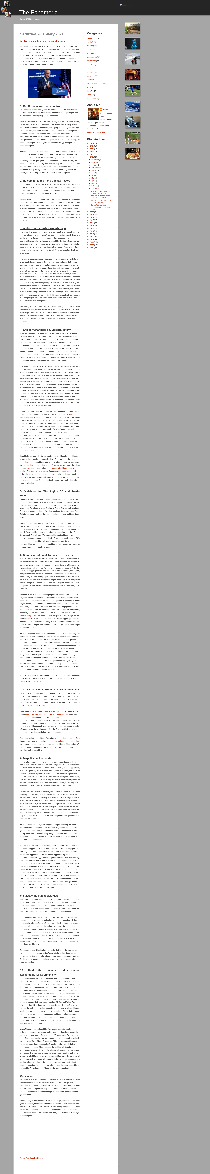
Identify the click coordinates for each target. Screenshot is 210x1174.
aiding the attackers (34, 714)
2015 (92, 225)
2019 (92, 214)
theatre (90, 68)
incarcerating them (30, 465)
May (93, 178)
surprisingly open (27, 462)
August (94, 170)
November (95, 162)
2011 (92, 236)
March (93, 183)
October (94, 165)
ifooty (89, 95)
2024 (92, 149)
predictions (91, 61)
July (93, 173)
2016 (92, 223)
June (93, 175)
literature (90, 80)
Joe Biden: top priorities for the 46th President (43, 41)
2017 (92, 220)
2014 (92, 228)
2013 (92, 231)
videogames (92, 57)
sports (89, 53)
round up (90, 38)
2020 (92, 212)
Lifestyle (90, 72)
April (93, 181)
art (88, 87)
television (91, 65)
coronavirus (91, 99)
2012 (92, 234)
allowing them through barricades (56, 714)
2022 (92, 154)
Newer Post (24, 1158)
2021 (92, 157)
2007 (92, 248)
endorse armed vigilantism (68, 741)
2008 (92, 245)
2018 (92, 217)
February (94, 186)
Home (40, 1158)
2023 (92, 151)
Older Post (34, 1158)
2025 (92, 146)
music (89, 42)
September (95, 167)
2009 (92, 242)
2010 (92, 239)
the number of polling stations (60, 468)
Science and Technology (96, 83)
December (95, 160)
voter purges (32, 468)
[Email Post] (20, 1153)
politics (90, 49)
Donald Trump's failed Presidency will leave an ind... (100, 207)
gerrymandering (73, 414)
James (105, 110)
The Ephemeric (38, 12)
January (94, 188)
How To (90, 91)
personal (90, 76)
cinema (90, 46)
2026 (92, 143)
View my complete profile (97, 133)
